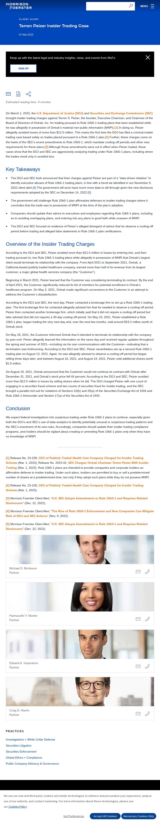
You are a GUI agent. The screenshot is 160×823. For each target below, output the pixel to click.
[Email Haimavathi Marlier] (138, 619)
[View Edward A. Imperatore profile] (80, 651)
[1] (116, 127)
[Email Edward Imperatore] (138, 666)
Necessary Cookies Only (139, 816)
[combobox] (110, 6)
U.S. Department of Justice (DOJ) (59, 113)
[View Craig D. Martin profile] (80, 698)
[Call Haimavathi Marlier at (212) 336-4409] (147, 619)
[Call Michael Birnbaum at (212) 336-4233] (147, 572)
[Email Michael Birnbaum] (138, 572)
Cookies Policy (18, 806)
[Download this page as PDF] (18, 94)
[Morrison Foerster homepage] (19, 6)
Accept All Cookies (105, 816)
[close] (148, 57)
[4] (34, 187)
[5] (89, 192)
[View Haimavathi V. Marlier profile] (80, 603)
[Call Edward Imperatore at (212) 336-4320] (147, 666)
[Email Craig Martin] (138, 714)
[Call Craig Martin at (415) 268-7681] (147, 714)
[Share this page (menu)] (28, 94)
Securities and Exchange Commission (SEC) (121, 113)
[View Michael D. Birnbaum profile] (80, 556)
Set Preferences (73, 816)
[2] (107, 137)
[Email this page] (8, 95)
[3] (46, 147)
